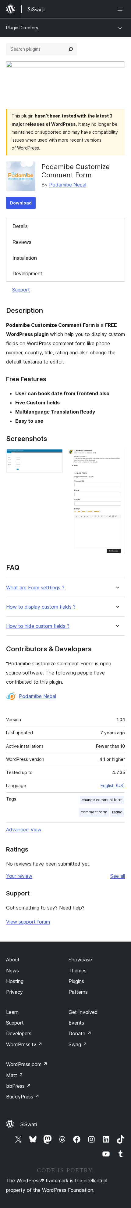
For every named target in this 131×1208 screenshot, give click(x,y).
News (12, 970)
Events (76, 1023)
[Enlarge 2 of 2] (117, 457)
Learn (12, 1012)
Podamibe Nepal (67, 185)
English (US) (113, 785)
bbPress (18, 1086)
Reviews (21, 242)
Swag (78, 1044)
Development (27, 273)
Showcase (80, 960)
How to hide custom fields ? (37, 626)
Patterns (78, 992)
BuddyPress (22, 1097)
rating (117, 812)
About (12, 960)
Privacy (14, 992)
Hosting (14, 981)
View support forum (28, 922)
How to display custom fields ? (41, 607)
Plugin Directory (22, 27)
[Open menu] (121, 9)
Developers (18, 1033)
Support (21, 290)
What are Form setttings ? (35, 588)
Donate (80, 1033)
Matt (14, 1075)
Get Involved (83, 1012)
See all (117, 876)
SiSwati (28, 1124)
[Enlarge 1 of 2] (55, 457)
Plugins (76, 981)
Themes (78, 970)
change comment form (102, 799)
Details (20, 226)
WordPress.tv (24, 1044)
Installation (24, 258)
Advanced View (23, 829)
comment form (94, 812)
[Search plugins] (71, 49)
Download (21, 202)
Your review (19, 876)
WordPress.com (27, 1064)
